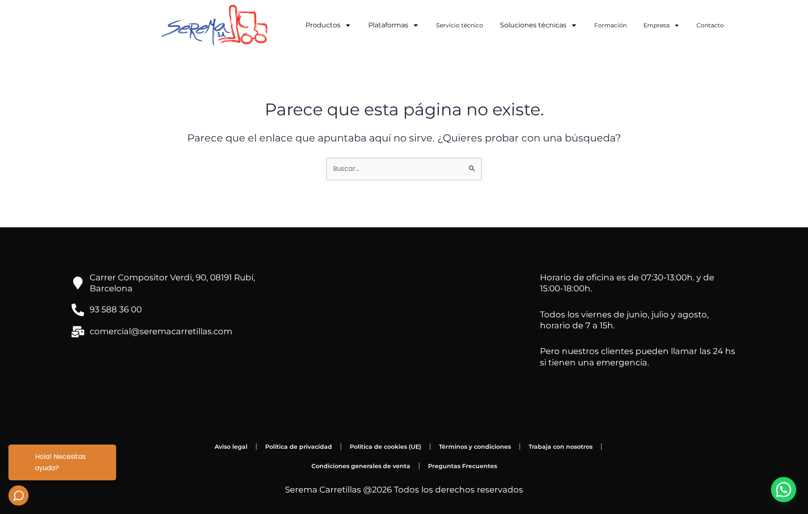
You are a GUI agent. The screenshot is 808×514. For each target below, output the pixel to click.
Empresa (656, 25)
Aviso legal (231, 446)
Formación (610, 25)
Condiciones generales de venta (360, 466)
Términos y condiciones (475, 446)
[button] (783, 489)
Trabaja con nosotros (561, 446)
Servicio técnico (459, 25)
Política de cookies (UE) (385, 446)
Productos (323, 25)
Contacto (710, 25)
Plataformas (388, 25)
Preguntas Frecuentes (462, 466)
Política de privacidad (298, 446)
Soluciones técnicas (533, 25)
